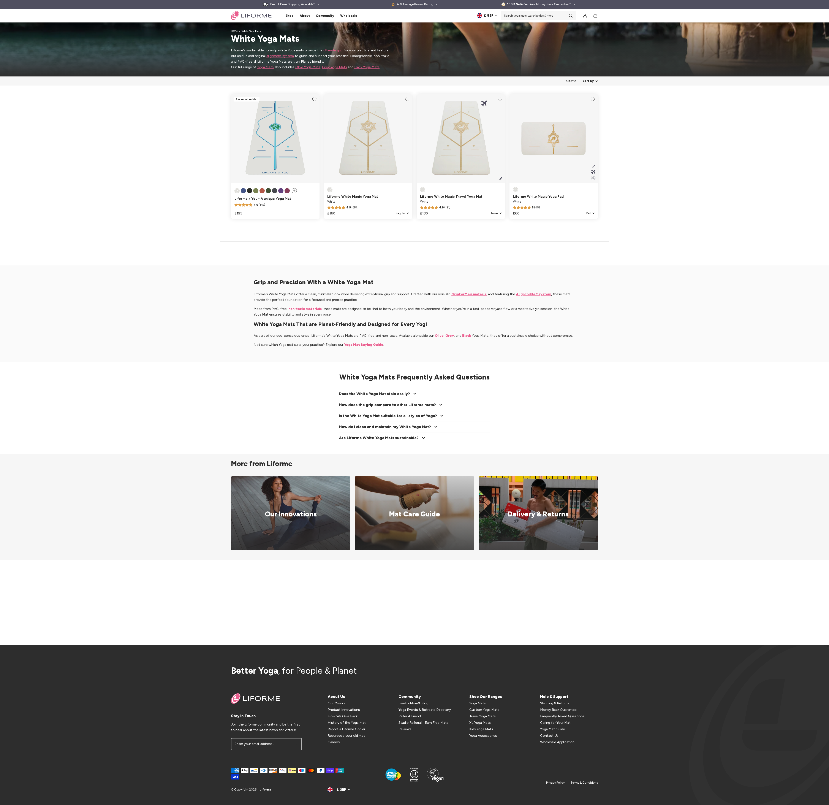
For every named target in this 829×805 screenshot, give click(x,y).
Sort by (588, 81)
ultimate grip (333, 50)
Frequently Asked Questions (562, 716)
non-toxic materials (305, 309)
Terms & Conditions (584, 782)
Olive (439, 335)
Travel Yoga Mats (482, 716)
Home (234, 31)
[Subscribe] (296, 744)
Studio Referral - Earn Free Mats (423, 723)
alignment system (280, 56)
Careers (334, 742)
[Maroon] (287, 190)
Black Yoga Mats (367, 67)
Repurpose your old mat (346, 736)
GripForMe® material (469, 294)
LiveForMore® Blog (413, 703)
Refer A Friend (410, 716)
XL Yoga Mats (480, 723)
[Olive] (255, 190)
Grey (449, 335)
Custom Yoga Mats (484, 710)
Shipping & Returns (554, 703)
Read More (412, 513)
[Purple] (280, 190)
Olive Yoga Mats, (308, 67)
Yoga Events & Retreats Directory (425, 710)
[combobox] (538, 15)
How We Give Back (343, 716)
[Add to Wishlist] (314, 99)
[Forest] (268, 190)
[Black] (249, 190)
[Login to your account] (585, 15)
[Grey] (274, 190)
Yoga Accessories (483, 736)
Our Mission (337, 703)
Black (466, 335)
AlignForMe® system (533, 294)
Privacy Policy (555, 782)
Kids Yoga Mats (481, 729)
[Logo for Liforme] (251, 15)
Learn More (287, 513)
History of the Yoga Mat (347, 723)
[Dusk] (243, 190)
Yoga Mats (265, 67)
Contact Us (549, 736)
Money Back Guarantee (558, 710)
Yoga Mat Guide (552, 729)
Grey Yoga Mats (334, 67)
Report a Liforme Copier (346, 729)
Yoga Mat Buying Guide (363, 345)
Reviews (405, 729)
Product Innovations (344, 710)
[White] (237, 190)
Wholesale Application (557, 742)
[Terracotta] (262, 190)
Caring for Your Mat (555, 723)
